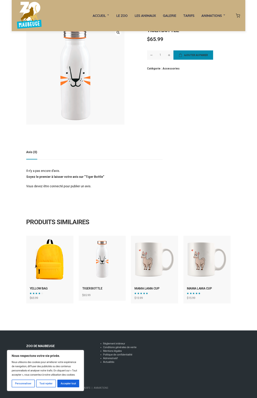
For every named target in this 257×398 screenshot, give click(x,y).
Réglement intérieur (114, 343)
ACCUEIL (99, 16)
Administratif (110, 358)
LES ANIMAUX (145, 16)
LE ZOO (122, 16)
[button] (118, 32)
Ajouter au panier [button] (52, 267)
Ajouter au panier (196, 55)
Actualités (108, 362)
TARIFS (188, 16)
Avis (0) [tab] (31, 152)
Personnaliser (23, 383)
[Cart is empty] (238, 16)
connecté (56, 186)
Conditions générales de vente (120, 347)
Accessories (171, 68)
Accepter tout (68, 383)
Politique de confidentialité (117, 354)
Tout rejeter (46, 383)
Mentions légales (112, 351)
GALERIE (169, 16)
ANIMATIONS (211, 16)
